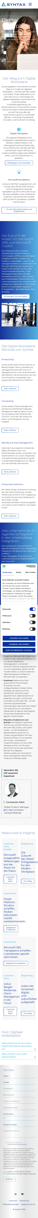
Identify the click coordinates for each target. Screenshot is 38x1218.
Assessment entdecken (11, 929)
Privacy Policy (14, 1163)
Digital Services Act (28, 1204)
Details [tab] (18, 572)
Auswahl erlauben (19, 644)
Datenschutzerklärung (17, 1144)
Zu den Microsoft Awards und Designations (19, 210)
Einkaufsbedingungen (11, 1204)
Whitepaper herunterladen (19, 163)
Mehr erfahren (10, 389)
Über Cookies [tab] (30, 572)
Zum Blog (27, 881)
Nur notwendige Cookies (19, 650)
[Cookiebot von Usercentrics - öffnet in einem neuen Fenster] (27, 566)
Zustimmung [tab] (7, 572)
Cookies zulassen (19, 638)
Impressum (13, 1201)
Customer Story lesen (10, 879)
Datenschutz (24, 1201)
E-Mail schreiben (15, 810)
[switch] (33, 615)
